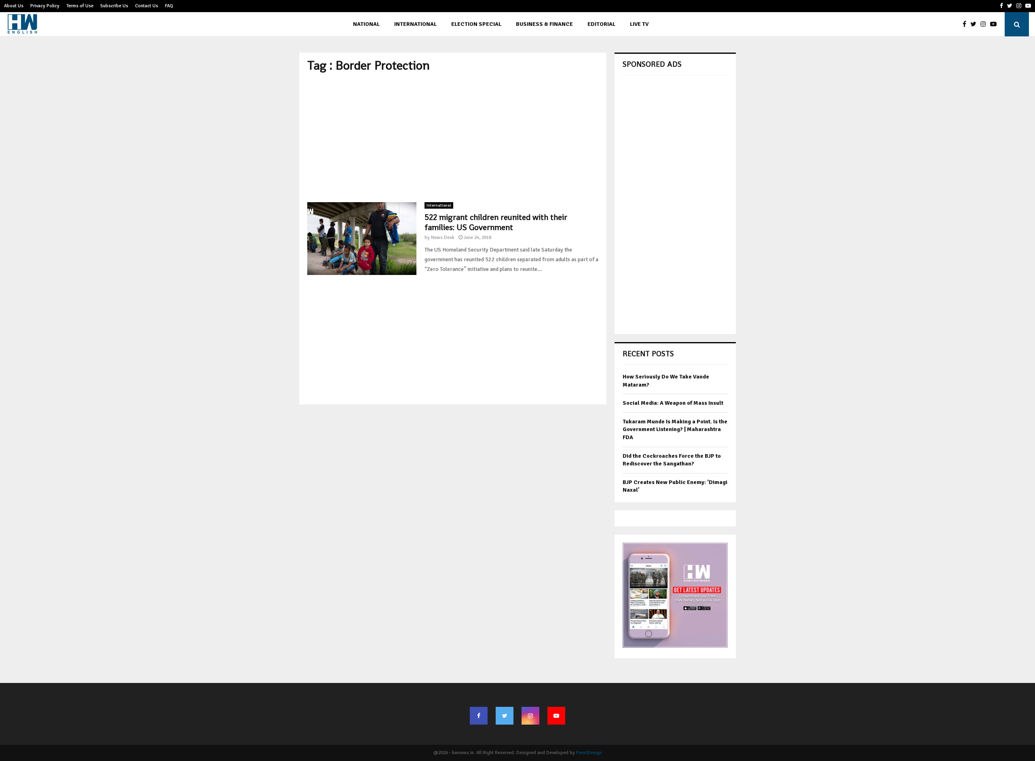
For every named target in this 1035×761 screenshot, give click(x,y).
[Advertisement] (452, 137)
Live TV (639, 24)
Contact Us (146, 6)
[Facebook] (966, 24)
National (366, 24)
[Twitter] (975, 24)
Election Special (476, 24)
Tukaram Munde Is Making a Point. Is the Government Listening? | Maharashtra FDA (675, 429)
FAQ (169, 6)
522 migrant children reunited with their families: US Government (496, 222)
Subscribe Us (114, 6)
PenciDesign (589, 753)
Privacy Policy (44, 6)
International (415, 24)
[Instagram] (985, 24)
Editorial (601, 24)
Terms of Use (79, 6)
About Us (13, 6)
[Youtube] (995, 24)
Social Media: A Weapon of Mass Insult (673, 403)
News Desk (442, 238)
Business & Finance (544, 24)
